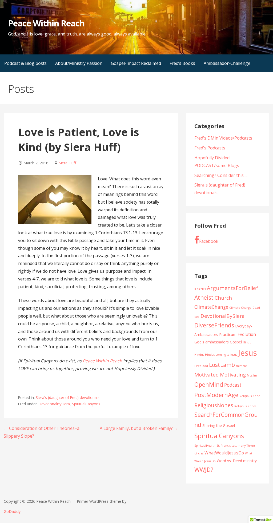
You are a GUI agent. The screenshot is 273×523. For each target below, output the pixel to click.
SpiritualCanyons (86, 403)
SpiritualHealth (204, 445)
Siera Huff (67, 162)
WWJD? (203, 469)
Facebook (208, 241)
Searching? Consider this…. (220, 175)
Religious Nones (245, 406)
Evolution (247, 334)
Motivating (233, 374)
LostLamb (222, 365)
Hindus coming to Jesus (221, 354)
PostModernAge (216, 395)
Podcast (233, 385)
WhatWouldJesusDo (224, 453)
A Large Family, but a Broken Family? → (139, 428)
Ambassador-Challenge (227, 63)
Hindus (199, 354)
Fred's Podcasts (209, 148)
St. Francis (223, 445)
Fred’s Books (182, 63)
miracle (241, 366)
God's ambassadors (211, 341)
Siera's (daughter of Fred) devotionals (67, 397)
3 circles (200, 289)
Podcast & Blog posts (25, 63)
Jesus (247, 352)
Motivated (206, 374)
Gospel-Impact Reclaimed (136, 63)
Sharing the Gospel (218, 425)
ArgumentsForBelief (232, 288)
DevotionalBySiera (54, 403)
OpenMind (208, 384)
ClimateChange (211, 307)
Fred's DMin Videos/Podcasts (223, 138)
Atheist (204, 297)
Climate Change (240, 308)
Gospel (236, 341)
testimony (239, 445)
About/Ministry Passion (78, 63)
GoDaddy (12, 511)
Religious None (249, 396)
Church (223, 297)
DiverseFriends (214, 325)
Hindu (247, 342)
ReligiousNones (213, 405)
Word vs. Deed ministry (237, 460)
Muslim (252, 375)
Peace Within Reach (46, 23)
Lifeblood (201, 366)
